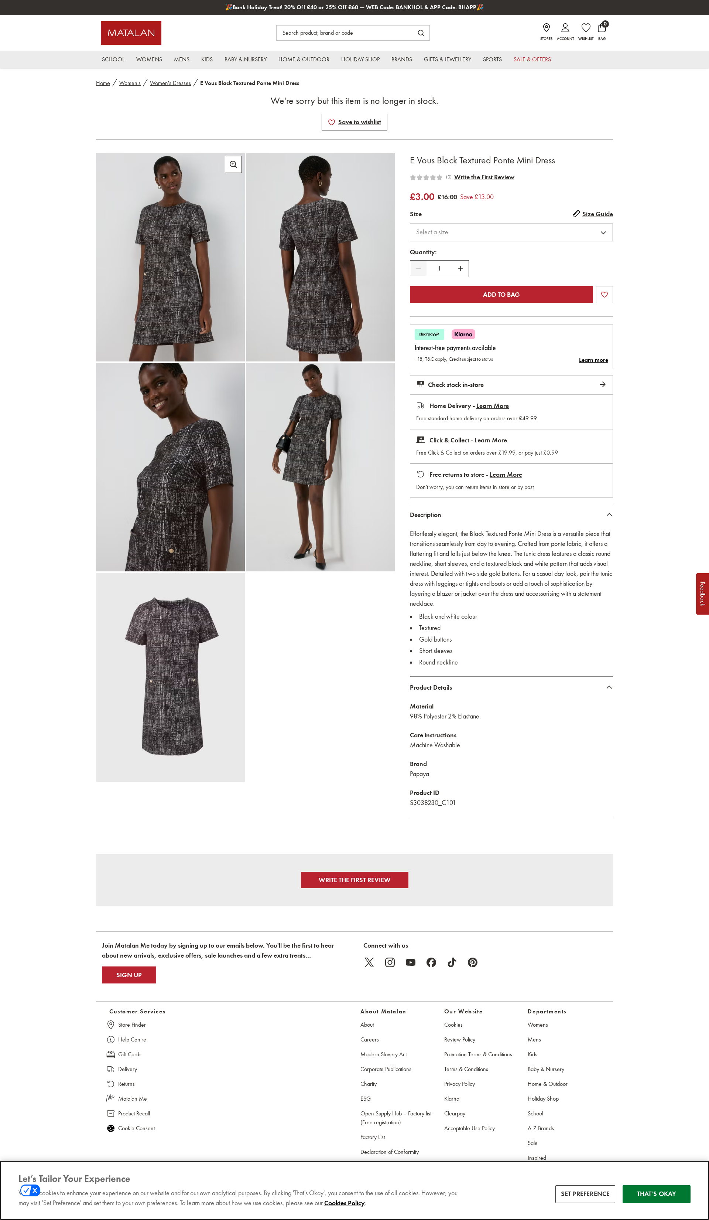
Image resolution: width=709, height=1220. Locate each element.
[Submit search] (421, 33)
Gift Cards (129, 1054)
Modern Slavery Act (383, 1054)
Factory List (372, 1137)
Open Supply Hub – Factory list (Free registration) (395, 1118)
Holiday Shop (543, 1098)
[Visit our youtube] (411, 962)
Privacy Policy (459, 1083)
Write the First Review (484, 177)
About (367, 1024)
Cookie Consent (136, 1128)
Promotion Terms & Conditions (478, 1054)
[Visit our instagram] (390, 962)
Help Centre (132, 1039)
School (535, 1113)
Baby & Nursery (546, 1069)
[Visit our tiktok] (452, 962)
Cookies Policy (344, 1203)
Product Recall (134, 1113)
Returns (126, 1083)
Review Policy (459, 1039)
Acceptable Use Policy (469, 1128)
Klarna (451, 1098)
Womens (538, 1024)
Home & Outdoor (548, 1083)
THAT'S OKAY (657, 1194)
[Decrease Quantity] (418, 269)
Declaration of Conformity (389, 1151)
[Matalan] (131, 33)
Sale (533, 1142)
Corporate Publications (385, 1069)
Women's (130, 82)
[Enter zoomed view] (233, 164)
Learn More (492, 406)
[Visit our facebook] (431, 962)
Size (416, 214)
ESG (365, 1098)
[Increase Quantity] (460, 269)
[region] (354, 1190)
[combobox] (511, 232)
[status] (439, 268)
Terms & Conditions (466, 1069)
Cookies (453, 1024)
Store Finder (132, 1024)
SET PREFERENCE (585, 1194)
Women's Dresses (170, 82)
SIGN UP (129, 975)
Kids (532, 1054)
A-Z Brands (541, 1128)
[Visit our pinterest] (473, 962)
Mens (534, 1039)
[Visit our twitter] (369, 962)
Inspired (537, 1157)
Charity (368, 1083)
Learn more (593, 360)
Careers (369, 1039)
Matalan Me (132, 1098)
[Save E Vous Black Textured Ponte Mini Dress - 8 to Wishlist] (331, 122)
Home (103, 82)
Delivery (127, 1069)
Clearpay (454, 1113)
